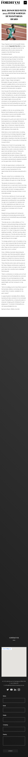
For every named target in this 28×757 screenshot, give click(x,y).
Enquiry (5, 734)
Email (4, 705)
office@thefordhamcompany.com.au (14, 685)
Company (5, 725)
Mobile (4, 715)
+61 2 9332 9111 (14, 683)
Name (4, 696)
